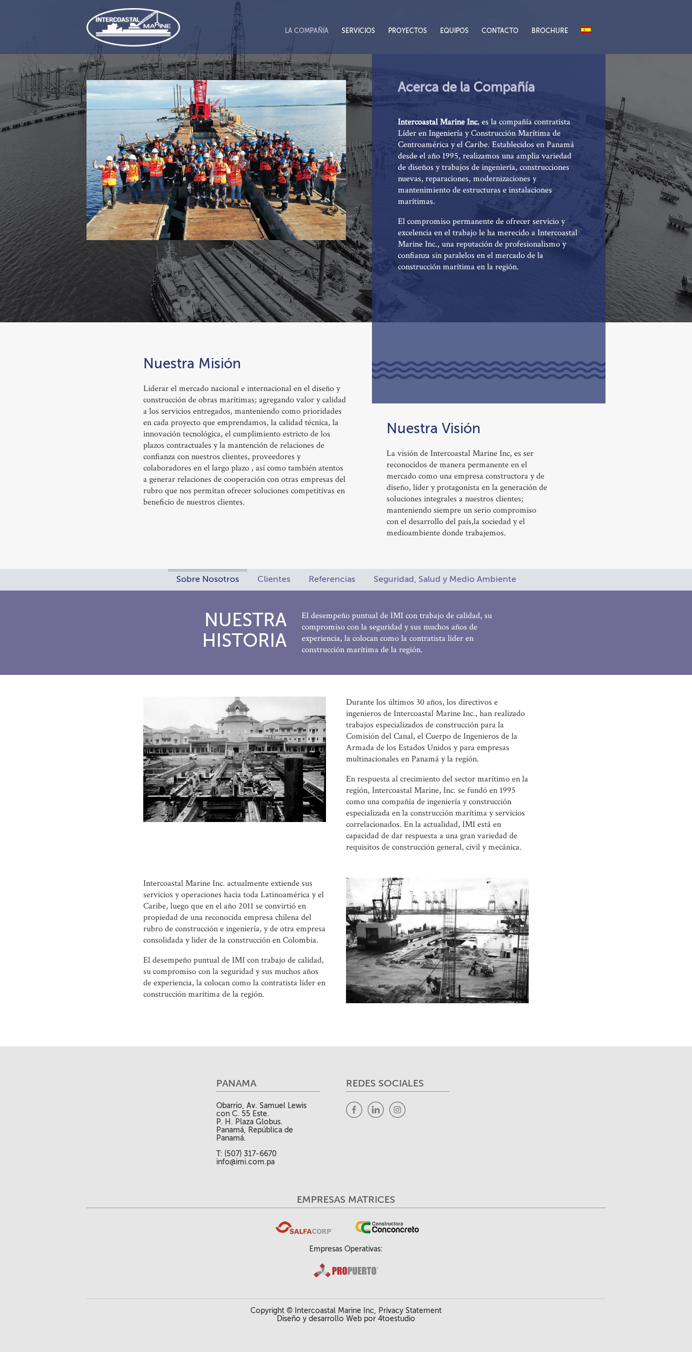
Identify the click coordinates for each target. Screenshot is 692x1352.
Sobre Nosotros (207, 579)
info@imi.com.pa (245, 1162)
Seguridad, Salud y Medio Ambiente (445, 579)
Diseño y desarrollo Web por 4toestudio (346, 1319)
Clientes (273, 579)
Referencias (332, 579)
